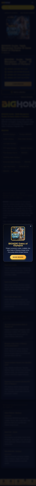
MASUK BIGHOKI (18, 257)
